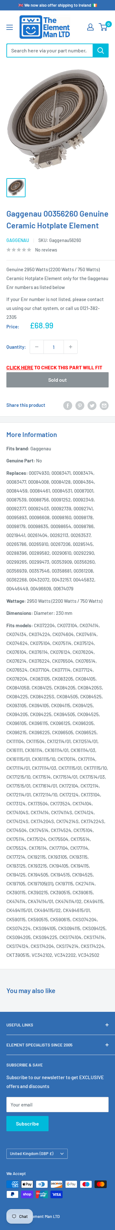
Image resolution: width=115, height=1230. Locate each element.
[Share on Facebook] (67, 405)
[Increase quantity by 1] (70, 346)
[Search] (101, 50)
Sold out (57, 380)
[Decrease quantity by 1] (36, 346)
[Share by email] (104, 405)
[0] (103, 27)
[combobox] (49, 50)
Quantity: (16, 347)
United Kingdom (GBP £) (31, 1153)
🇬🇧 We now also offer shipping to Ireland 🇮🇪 (57, 5)
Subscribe (27, 1123)
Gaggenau (17, 240)
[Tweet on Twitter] (92, 405)
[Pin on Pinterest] (79, 405)
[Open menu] (9, 27)
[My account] (90, 27)
